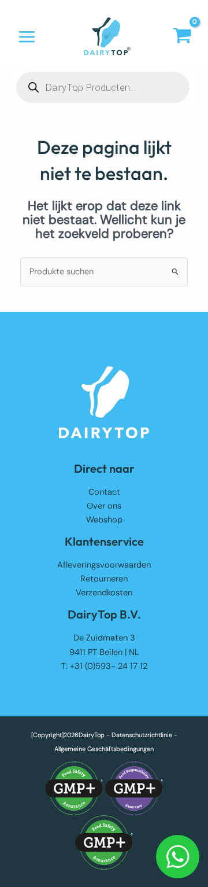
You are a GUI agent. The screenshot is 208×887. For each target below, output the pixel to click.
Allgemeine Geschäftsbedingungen (104, 749)
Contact (104, 492)
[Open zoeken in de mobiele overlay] (102, 87)
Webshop (104, 519)
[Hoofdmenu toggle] (27, 36)
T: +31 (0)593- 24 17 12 (104, 666)
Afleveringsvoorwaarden (104, 565)
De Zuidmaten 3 (104, 637)
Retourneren (104, 578)
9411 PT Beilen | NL (104, 652)
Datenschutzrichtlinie (142, 735)
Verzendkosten (104, 592)
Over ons (104, 505)
